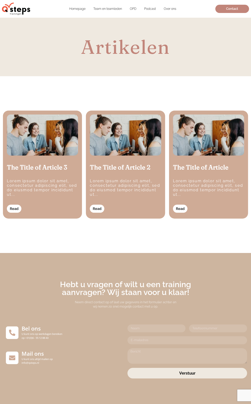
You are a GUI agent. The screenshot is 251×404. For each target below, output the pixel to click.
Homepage (77, 9)
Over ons (170, 9)
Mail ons (33, 353)
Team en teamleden (107, 9)
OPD (133, 9)
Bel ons (31, 328)
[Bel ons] (12, 332)
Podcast (150, 9)
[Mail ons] (12, 358)
